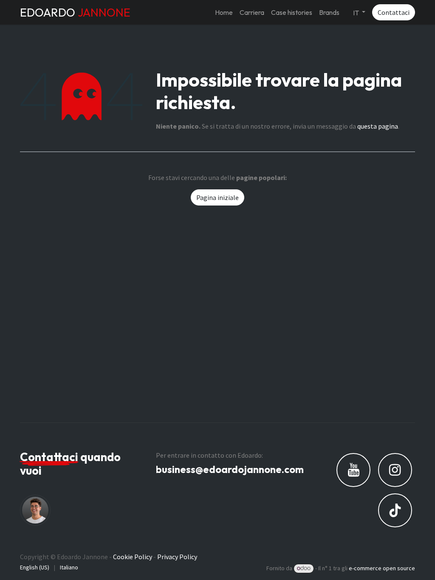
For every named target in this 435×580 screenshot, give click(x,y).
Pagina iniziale (217, 197)
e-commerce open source (382, 568)
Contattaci (394, 12)
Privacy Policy (177, 556)
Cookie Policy (132, 556)
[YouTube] (353, 470)
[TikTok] (395, 510)
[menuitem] (224, 12)
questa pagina (377, 126)
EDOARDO (75, 12)
